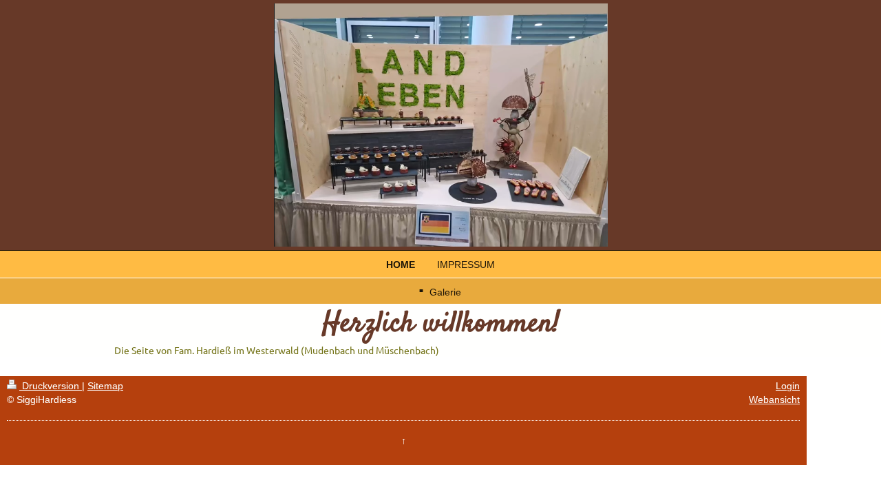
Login (788, 385)
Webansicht (774, 399)
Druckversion (50, 385)
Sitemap (105, 385)
